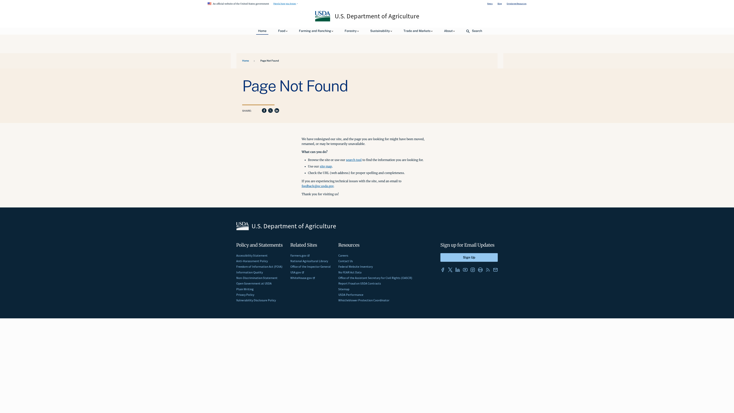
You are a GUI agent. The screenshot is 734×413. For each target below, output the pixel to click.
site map (326, 166)
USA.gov (295, 272)
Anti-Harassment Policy (252, 261)
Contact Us (345, 261)
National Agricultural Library (309, 261)
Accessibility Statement (252, 255)
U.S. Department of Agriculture (377, 16)
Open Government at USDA (254, 283)
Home (245, 60)
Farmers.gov (298, 255)
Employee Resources (516, 3)
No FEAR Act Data (349, 272)
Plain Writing (245, 289)
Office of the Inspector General (310, 266)
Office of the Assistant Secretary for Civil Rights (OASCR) (375, 278)
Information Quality (249, 272)
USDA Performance (350, 295)
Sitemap (343, 289)
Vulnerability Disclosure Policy (256, 300)
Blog (500, 3)
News (490, 3)
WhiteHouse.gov (301, 278)
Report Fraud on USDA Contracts (359, 283)
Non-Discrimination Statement (257, 278)
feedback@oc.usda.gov (318, 186)
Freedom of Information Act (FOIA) (259, 266)
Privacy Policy (245, 295)
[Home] (323, 20)
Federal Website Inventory (355, 266)
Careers (343, 255)
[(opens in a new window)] (442, 269)
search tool (354, 160)
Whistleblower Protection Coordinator (363, 300)
